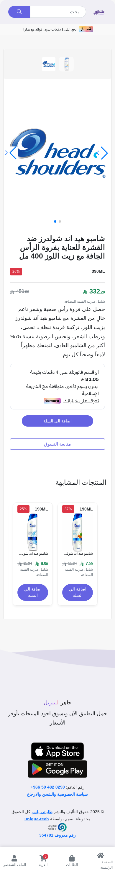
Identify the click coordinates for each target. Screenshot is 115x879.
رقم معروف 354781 (57, 835)
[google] (57, 769)
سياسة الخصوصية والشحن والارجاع (57, 794)
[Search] (19, 12)
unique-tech (36, 818)
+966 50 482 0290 (48, 787)
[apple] (57, 751)
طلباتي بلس (42, 811)
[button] (60, 221)
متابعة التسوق (57, 443)
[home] (98, 12)
